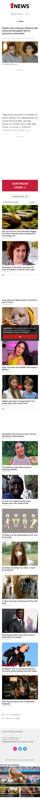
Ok (20, 336)
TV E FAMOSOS (13, 714)
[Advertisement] (20, 91)
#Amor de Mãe (12, 718)
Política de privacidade (15, 731)
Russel (31, 38)
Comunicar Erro (18, 196)
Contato (4, 731)
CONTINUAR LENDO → (20, 185)
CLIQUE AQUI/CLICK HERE (25, 742)
